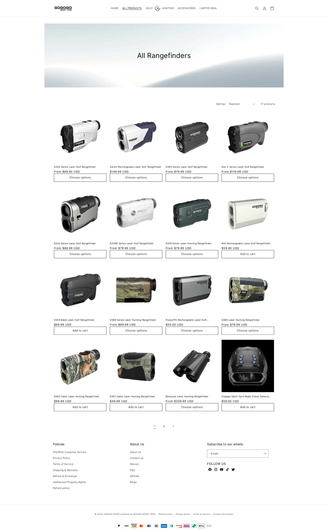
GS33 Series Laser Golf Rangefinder (75, 243)
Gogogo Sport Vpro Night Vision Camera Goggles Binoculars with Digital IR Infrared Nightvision (246, 396)
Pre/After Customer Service (69, 452)
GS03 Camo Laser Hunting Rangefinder (76, 396)
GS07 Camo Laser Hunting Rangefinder (132, 396)
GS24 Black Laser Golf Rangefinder (74, 319)
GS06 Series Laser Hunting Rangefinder (133, 319)
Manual (134, 463)
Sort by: (221, 103)
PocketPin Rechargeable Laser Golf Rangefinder (186, 319)
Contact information (223, 514)
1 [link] (154, 426)
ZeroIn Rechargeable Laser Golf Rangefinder (135, 166)
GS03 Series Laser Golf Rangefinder (187, 166)
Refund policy (61, 488)
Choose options (80, 177)
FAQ (132, 470)
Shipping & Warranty (65, 470)
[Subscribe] (264, 454)
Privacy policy (183, 514)
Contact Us (137, 458)
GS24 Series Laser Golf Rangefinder (75, 166)
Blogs (133, 482)
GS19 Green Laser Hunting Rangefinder (189, 243)
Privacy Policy (61, 458)
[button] (257, 8)
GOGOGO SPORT (112, 514)
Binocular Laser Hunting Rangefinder (187, 396)
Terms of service (201, 514)
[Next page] (173, 426)
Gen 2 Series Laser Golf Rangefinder (243, 166)
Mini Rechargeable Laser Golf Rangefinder (246, 243)
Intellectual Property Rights (69, 482)
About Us (135, 452)
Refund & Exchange (65, 476)
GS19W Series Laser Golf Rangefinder (132, 243)
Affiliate (134, 476)
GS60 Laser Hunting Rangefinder (241, 319)
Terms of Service (63, 463)
